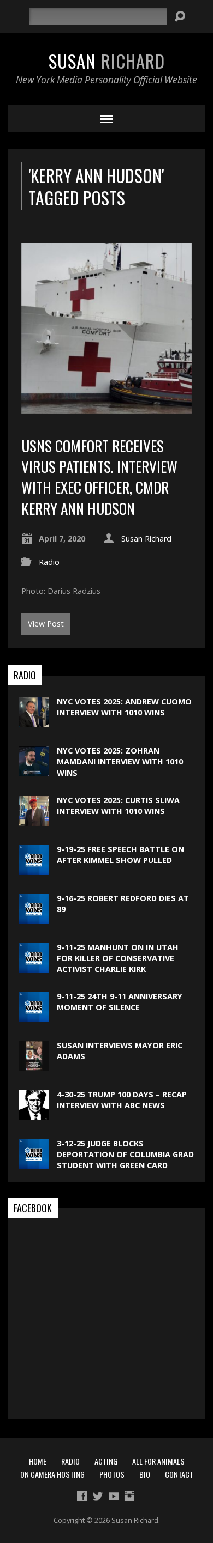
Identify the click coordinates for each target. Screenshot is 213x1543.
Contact (179, 1474)
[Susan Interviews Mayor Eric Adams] (34, 1065)
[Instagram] (129, 1496)
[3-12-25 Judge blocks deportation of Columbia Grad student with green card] (34, 1163)
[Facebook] (82, 1496)
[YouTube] (114, 1496)
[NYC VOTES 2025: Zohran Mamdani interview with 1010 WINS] (34, 771)
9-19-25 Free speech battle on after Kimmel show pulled (120, 854)
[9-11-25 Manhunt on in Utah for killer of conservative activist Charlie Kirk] (34, 967)
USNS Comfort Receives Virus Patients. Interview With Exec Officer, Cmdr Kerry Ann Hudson (99, 476)
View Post (46, 623)
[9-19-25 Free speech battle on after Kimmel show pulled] (34, 869)
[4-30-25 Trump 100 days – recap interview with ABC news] (34, 1114)
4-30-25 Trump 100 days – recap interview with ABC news (122, 1099)
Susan (107, 60)
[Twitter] (98, 1496)
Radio (49, 562)
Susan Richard (146, 538)
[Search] (179, 16)
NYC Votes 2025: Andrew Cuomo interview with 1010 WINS (124, 707)
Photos (112, 1474)
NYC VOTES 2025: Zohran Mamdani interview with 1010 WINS (120, 761)
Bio (144, 1474)
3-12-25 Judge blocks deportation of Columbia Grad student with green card (125, 1154)
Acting (105, 1461)
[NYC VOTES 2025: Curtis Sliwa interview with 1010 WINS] (34, 820)
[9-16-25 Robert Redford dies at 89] (34, 918)
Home (37, 1461)
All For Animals (158, 1461)
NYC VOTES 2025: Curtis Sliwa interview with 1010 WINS (118, 805)
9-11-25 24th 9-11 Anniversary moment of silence (119, 1001)
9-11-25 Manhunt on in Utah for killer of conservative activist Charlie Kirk (118, 958)
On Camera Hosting (52, 1474)
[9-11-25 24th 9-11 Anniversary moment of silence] (34, 1016)
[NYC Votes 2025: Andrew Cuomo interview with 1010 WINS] (34, 721)
